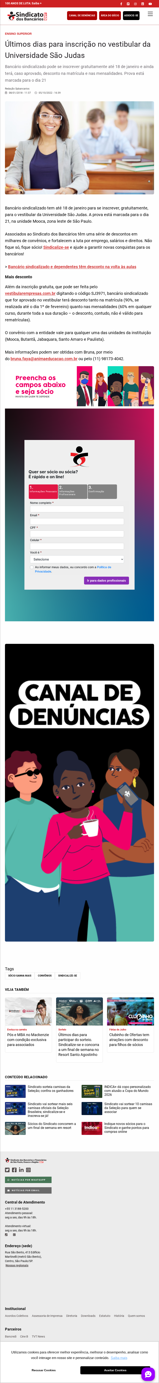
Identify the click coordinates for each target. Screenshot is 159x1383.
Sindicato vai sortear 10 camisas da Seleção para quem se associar (128, 1108)
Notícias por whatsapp (28, 1180)
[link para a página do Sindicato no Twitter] (128, 4)
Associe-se (131, 15)
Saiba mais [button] (119, 1358)
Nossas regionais (17, 1265)
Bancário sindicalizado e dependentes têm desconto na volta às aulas (72, 266)
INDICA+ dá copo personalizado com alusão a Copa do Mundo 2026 (127, 1091)
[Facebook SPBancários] (15, 1170)
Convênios (45, 975)
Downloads (88, 1315)
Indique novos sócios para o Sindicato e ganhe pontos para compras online (126, 1128)
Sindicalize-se (56, 247)
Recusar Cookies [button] (44, 1370)
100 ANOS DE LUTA (23, 3)
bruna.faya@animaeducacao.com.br (44, 358)
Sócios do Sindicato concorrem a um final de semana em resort (52, 1126)
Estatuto (104, 1315)
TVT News (38, 1336)
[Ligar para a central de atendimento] (6, 1234)
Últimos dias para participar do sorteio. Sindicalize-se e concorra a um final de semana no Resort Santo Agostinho (78, 1045)
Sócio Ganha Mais (19, 975)
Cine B (24, 1336)
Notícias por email (25, 1190)
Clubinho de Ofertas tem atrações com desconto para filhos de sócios (129, 1040)
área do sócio (110, 15)
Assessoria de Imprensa (47, 1315)
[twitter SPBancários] (8, 1170)
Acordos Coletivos (16, 1315)
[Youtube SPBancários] (36, 1170)
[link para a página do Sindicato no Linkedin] (142, 4)
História (119, 1315)
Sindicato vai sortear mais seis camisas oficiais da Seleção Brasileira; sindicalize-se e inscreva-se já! (50, 1110)
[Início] (47, 16)
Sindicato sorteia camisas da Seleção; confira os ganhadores (50, 1089)
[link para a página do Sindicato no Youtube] (150, 4)
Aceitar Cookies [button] (115, 1370)
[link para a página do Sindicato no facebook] (121, 4)
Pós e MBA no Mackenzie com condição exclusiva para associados (28, 1040)
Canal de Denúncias (82, 15)
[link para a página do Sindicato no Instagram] (135, 4)
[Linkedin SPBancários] (22, 1170)
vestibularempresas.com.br (30, 293)
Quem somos (136, 1315)
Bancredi (10, 1336)
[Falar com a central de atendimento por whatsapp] (14, 1234)
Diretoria (71, 1315)
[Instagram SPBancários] (29, 1170)
